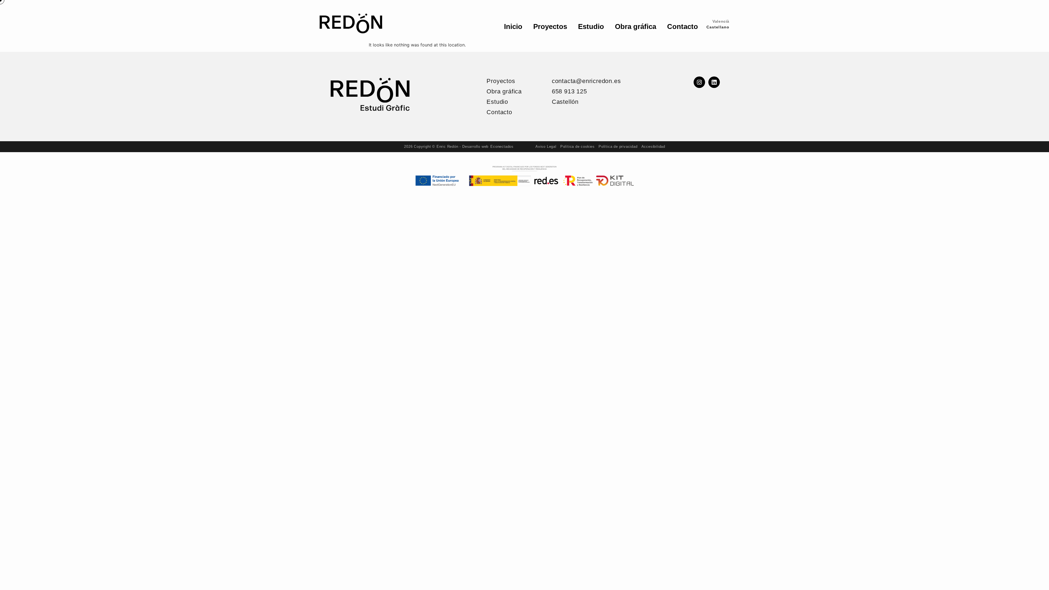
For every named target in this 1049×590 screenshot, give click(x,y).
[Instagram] (699, 82)
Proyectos (550, 26)
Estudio (591, 26)
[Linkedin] (714, 82)
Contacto (682, 26)
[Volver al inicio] (370, 94)
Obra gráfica (635, 26)
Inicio (513, 26)
